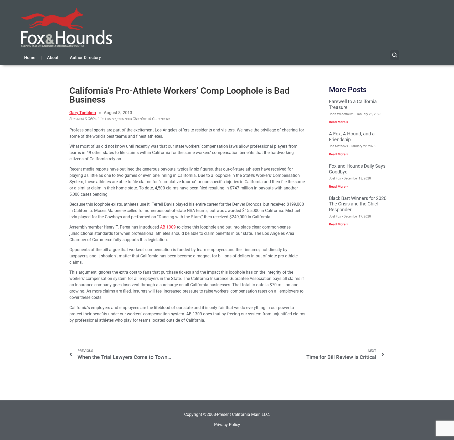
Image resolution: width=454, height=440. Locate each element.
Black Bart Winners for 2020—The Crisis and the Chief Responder (359, 203)
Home (29, 57)
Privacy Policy (227, 424)
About (52, 57)
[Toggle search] (394, 55)
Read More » (338, 122)
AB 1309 (168, 227)
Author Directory (85, 57)
